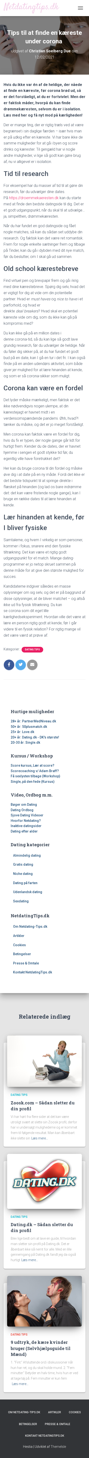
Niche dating (23, 874)
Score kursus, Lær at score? (32, 765)
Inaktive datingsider (26, 826)
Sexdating (21, 901)
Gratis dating (23, 864)
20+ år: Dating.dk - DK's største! (35, 737)
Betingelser (22, 954)
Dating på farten (25, 883)
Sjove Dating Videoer (27, 815)
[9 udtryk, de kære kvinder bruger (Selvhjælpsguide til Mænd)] (44, 1301)
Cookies (19, 945)
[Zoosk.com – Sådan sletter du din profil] (44, 1061)
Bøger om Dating (24, 804)
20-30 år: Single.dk (25, 742)
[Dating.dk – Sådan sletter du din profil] (44, 1181)
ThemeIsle (58, 1447)
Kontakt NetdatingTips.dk (32, 972)
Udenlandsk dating (27, 892)
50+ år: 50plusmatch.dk (29, 727)
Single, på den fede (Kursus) (33, 781)
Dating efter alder (24, 831)
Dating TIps (32, 649)
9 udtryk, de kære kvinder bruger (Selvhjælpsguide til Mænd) (40, 1348)
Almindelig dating (27, 855)
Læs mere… (39, 1138)
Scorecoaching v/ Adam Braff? (35, 771)
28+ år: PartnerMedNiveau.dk (33, 721)
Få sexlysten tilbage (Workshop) (35, 776)
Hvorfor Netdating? (26, 821)
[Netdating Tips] (33, 8)
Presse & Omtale (26, 963)
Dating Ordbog (22, 810)
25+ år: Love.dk (22, 732)
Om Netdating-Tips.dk (30, 926)
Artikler (18, 936)
